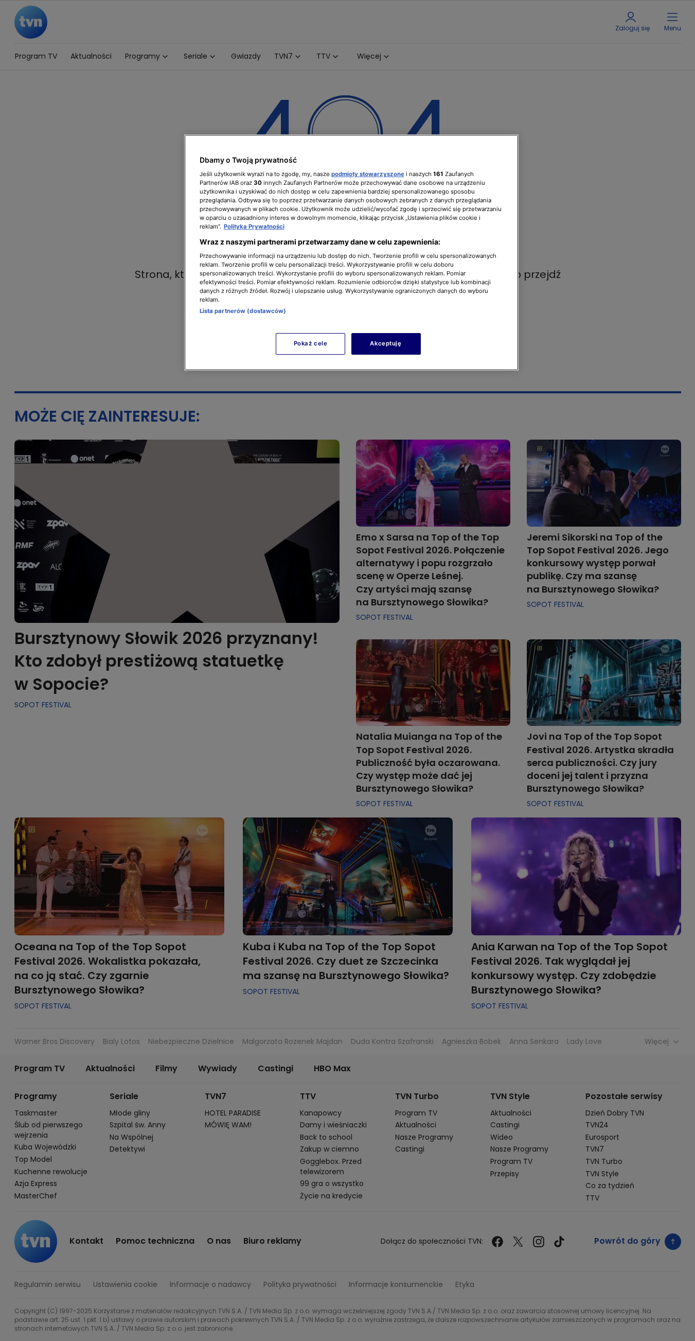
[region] (351, 252)
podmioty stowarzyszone (367, 174)
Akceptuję (385, 343)
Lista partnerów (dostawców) (243, 311)
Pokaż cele (311, 343)
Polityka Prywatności (254, 226)
